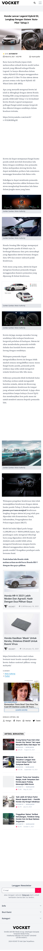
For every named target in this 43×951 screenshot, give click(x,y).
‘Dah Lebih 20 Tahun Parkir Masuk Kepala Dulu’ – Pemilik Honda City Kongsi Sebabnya (28, 799)
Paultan (7, 676)
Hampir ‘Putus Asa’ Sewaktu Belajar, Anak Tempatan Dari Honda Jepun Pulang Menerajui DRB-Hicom (27, 780)
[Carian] (34, 3)
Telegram (26, 895)
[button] (40, 3)
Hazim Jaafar (36, 57)
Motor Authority (10, 674)
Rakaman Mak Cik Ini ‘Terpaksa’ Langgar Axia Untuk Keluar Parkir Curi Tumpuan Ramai (26, 760)
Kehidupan (19, 747)
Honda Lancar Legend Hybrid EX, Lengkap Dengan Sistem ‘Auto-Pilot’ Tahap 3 (21, 19)
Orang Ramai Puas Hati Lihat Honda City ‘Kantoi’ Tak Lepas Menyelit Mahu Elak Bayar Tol (28, 742)
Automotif (13, 54)
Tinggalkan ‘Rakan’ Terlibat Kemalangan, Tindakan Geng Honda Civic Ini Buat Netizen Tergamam (27, 818)
